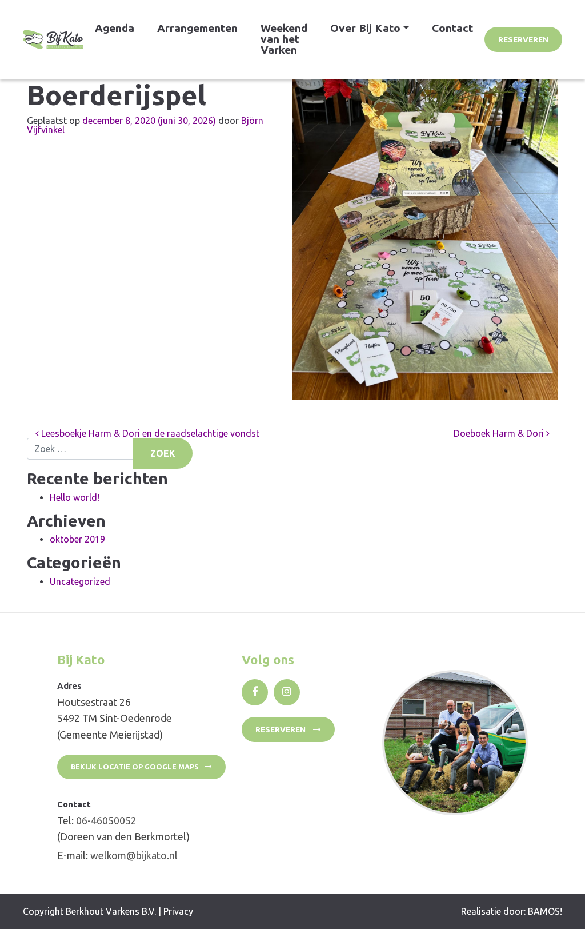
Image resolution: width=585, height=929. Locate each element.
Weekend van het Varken (284, 39)
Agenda (114, 28)
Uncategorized (80, 581)
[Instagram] (287, 692)
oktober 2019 (77, 539)
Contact (452, 28)
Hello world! (74, 497)
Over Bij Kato (365, 28)
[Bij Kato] (53, 39)
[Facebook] (255, 692)
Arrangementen (197, 28)
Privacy (178, 911)
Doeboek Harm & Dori (500, 433)
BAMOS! (545, 911)
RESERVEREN (523, 39)
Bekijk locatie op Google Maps (135, 767)
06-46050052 (106, 820)
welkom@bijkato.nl (134, 855)
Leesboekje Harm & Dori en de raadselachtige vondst (149, 433)
